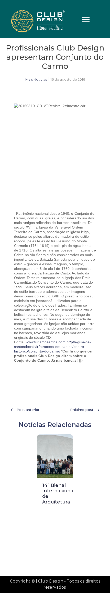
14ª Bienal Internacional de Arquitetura (58, 494)
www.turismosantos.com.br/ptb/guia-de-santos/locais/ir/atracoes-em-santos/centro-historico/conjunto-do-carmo (52, 346)
